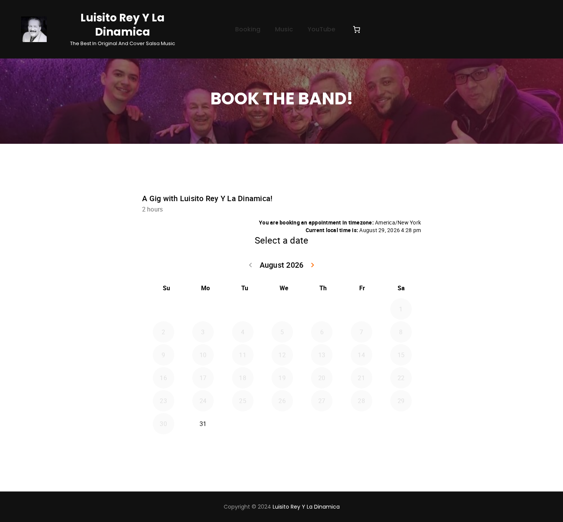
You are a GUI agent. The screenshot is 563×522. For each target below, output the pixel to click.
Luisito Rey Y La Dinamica (122, 24)
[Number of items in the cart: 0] (357, 29)
